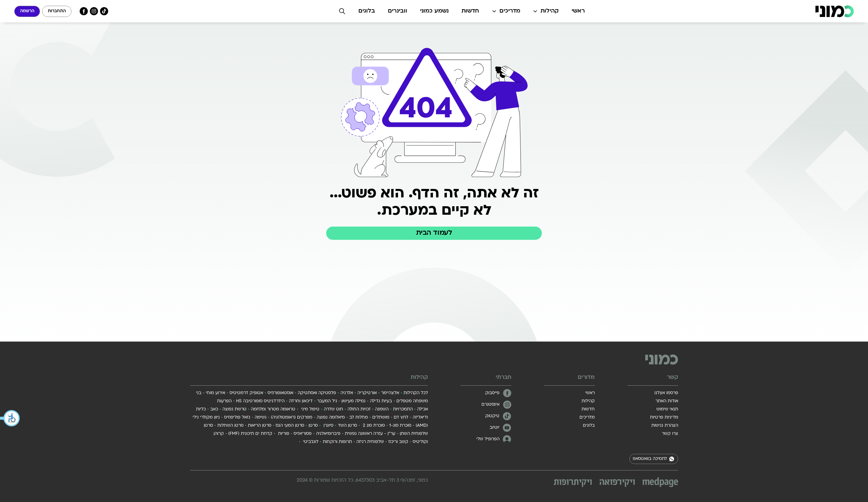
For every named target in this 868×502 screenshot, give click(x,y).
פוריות (283, 434)
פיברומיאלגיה (328, 434)
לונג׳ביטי (310, 442)
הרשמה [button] (27, 11)
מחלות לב (358, 418)
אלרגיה (346, 393)
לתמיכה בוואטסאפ (650, 459)
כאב (214, 409)
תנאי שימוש (667, 409)
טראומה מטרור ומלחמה (273, 409)
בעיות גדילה (381, 401)
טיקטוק (492, 416)
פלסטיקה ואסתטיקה (317, 393)
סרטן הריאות (259, 426)
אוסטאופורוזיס (280, 393)
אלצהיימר (390, 393)
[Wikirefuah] (617, 483)
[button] (10, 418)
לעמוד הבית (434, 233)
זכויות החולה (359, 409)
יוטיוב (494, 428)
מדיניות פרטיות (664, 418)
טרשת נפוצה (234, 409)
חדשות (470, 11)
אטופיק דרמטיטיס (246, 393)
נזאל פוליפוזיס (237, 418)
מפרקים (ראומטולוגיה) (291, 418)
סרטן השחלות (230, 426)
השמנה (382, 409)
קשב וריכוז (398, 442)
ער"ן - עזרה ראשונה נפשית (370, 434)
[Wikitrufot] (573, 483)
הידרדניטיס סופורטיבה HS (260, 401)
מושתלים (380, 418)
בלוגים (366, 11)
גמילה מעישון (353, 401)
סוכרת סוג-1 (400, 426)
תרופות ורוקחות (337, 442)
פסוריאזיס (303, 434)
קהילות (549, 11)
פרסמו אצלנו (666, 393)
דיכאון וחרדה (301, 401)
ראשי (578, 11)
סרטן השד (347, 426)
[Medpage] (660, 482)
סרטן (313, 426)
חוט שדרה (333, 409)
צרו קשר (670, 434)
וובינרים (397, 11)
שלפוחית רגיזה (370, 442)
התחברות (57, 11)
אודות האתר (666, 401)
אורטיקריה (367, 393)
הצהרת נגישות (664, 426)
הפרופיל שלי (487, 439)
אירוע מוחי (215, 393)
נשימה (261, 418)
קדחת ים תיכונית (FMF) (250, 434)
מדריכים (509, 11)
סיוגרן (327, 426)
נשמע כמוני (434, 11)
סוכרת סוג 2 (373, 426)
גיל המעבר (327, 401)
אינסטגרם (490, 405)
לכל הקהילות (415, 393)
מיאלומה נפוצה (331, 418)
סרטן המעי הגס (290, 426)
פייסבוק (492, 393)
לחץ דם (401, 418)
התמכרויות (403, 409)
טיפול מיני (309, 409)
